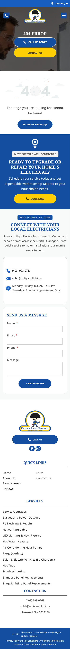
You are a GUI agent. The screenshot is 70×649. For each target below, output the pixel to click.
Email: (11, 335)
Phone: (11, 347)
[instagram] (38, 449)
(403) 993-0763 (35, 600)
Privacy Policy (13, 640)
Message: (13, 360)
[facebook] (32, 449)
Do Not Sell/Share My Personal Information (42, 640)
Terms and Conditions (45, 644)
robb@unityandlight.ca (35, 606)
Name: (11, 323)
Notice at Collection (24, 644)
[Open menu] (64, 15)
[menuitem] (18, 472)
